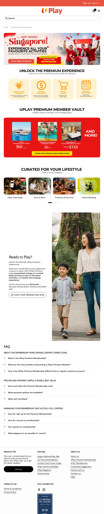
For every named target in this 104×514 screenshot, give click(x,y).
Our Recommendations (47, 460)
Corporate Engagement (81, 466)
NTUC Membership (79, 463)
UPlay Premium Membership (83, 460)
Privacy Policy (10, 492)
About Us (75, 456)
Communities (43, 473)
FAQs (73, 477)
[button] (92, 11)
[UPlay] (52, 11)
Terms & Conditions (13, 488)
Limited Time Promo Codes (49, 463)
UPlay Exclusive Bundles (47, 466)
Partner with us (77, 470)
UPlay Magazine (44, 470)
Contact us (76, 473)
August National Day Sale (48, 456)
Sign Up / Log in (90, 3)
